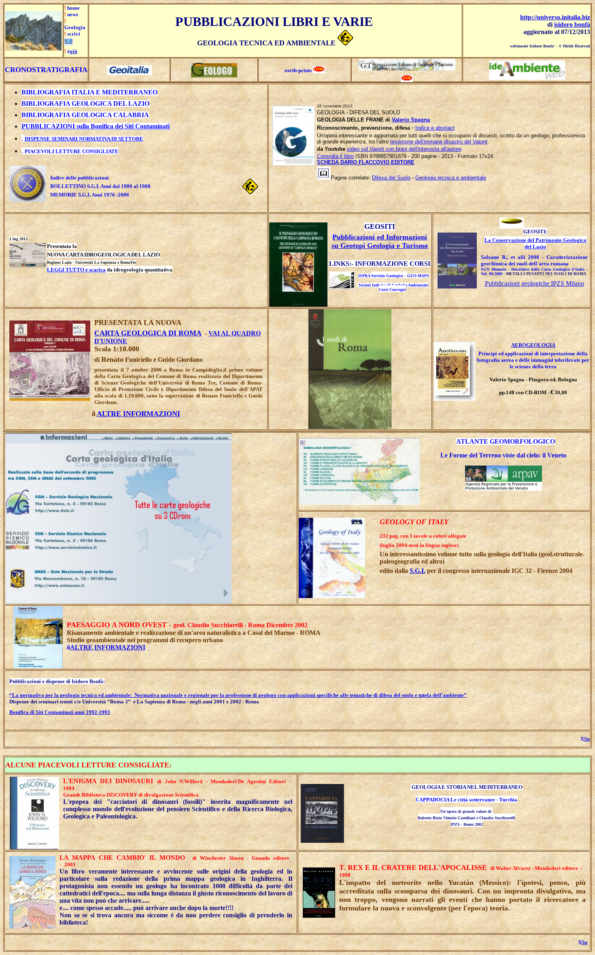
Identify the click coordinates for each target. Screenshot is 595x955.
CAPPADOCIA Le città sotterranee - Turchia (466, 800)
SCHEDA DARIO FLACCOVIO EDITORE (365, 162)
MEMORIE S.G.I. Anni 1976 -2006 (89, 195)
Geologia (74, 27)
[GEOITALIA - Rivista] (129, 72)
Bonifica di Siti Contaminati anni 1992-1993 (59, 712)
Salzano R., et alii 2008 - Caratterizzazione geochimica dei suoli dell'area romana (534, 260)
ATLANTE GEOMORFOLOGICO (505, 441)
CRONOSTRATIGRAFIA (46, 70)
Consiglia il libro (335, 156)
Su (587, 739)
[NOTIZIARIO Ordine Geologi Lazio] (214, 75)
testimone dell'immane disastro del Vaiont (438, 142)
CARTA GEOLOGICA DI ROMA (148, 333)
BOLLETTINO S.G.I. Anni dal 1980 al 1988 (100, 186)
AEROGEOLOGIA (533, 345)
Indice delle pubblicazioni (79, 178)
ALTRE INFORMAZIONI (107, 647)
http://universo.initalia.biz (555, 17)
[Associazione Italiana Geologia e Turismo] (407, 68)
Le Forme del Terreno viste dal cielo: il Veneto (503, 455)
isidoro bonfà (572, 24)
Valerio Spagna (411, 120)
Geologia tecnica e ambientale (450, 178)
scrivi (73, 34)
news (72, 14)
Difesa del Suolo (391, 178)
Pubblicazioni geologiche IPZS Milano (534, 283)
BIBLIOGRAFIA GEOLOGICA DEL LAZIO (85, 103)
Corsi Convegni (392, 289)
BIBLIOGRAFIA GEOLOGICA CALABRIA (85, 114)
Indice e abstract (435, 128)
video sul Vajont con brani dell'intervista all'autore (404, 149)
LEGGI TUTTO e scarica (76, 270)
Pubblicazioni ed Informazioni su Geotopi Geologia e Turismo (380, 241)
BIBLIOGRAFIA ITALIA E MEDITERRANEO (89, 92)
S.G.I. (417, 570)
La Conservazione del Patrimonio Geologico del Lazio (535, 243)
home (73, 8)
